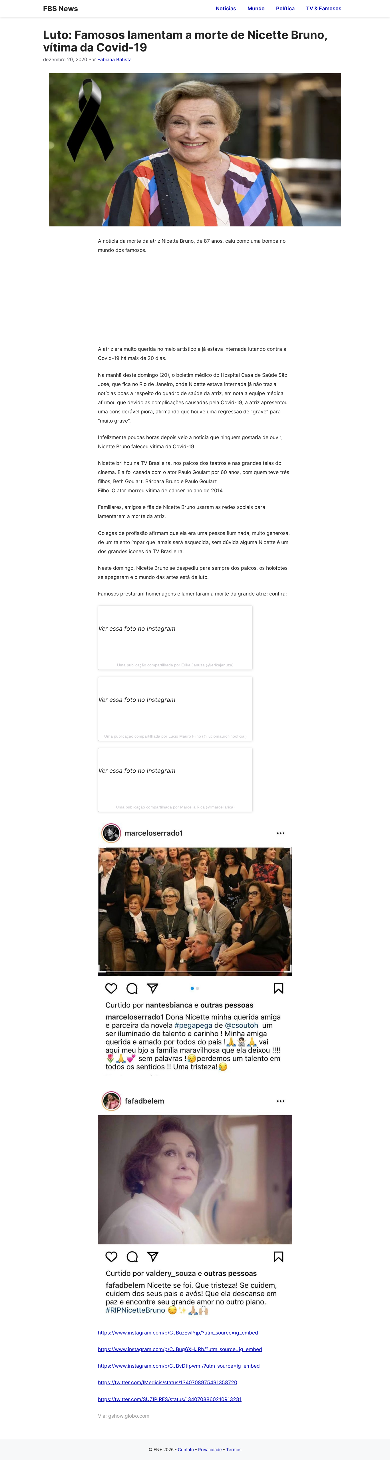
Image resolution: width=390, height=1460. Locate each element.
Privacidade (210, 1449)
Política (285, 8)
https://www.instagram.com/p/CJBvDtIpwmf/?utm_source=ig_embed (179, 1366)
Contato (186, 1449)
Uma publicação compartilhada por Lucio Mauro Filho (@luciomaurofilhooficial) (175, 736)
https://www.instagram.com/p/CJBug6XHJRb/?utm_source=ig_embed (180, 1349)
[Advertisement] (195, 302)
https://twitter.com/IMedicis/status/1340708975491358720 (167, 1382)
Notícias (226, 8)
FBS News (60, 8)
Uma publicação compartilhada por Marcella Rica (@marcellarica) (175, 807)
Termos (234, 1449)
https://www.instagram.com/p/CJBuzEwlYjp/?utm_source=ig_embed (178, 1333)
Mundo (256, 8)
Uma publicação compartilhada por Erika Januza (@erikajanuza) (175, 665)
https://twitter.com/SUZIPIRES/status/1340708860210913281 (170, 1399)
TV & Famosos (323, 8)
